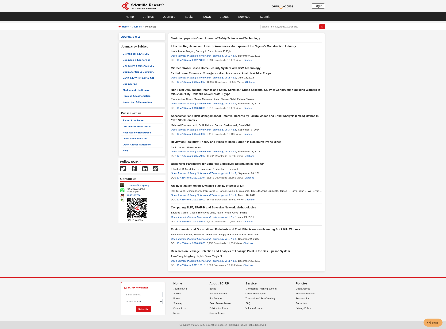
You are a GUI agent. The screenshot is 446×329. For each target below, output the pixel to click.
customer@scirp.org (138, 185)
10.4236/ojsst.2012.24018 (191, 60)
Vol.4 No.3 (230, 129)
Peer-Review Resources (137, 132)
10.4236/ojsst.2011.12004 (191, 177)
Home (129, 16)
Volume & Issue (254, 308)
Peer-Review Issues (220, 303)
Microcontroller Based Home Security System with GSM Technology (215, 68)
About (224, 16)
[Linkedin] (145, 168)
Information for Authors (137, 126)
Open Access (303, 288)
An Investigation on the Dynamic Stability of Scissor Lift (207, 185)
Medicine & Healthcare (136, 90)
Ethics (212, 288)
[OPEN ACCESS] (282, 6)
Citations (248, 60)
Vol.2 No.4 (230, 55)
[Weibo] (155, 168)
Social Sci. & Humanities (137, 102)
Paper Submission (133, 120)
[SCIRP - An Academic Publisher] (142, 6)
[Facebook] (134, 168)
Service (251, 283)
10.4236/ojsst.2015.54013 (191, 155)
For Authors (215, 298)
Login (318, 6)
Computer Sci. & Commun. (138, 71)
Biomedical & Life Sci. (136, 53)
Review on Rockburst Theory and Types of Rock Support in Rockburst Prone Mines (226, 141)
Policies (301, 283)
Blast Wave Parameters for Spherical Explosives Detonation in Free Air (217, 163)
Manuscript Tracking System (261, 288)
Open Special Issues (135, 138)
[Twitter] (123, 168)
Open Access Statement (137, 144)
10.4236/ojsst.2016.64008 (191, 243)
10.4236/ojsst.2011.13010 (191, 265)
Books (189, 16)
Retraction (301, 303)
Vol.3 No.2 (230, 217)
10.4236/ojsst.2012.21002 (191, 199)
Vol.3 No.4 (230, 103)
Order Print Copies (255, 293)
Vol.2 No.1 (230, 195)
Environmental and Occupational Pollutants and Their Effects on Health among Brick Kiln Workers (235, 229)
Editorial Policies (218, 293)
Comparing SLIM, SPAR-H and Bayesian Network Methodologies (213, 207)
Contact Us (179, 308)
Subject (177, 293)
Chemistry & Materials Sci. (138, 65)
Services (244, 16)
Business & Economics (136, 59)
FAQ (125, 150)
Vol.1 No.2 (230, 173)
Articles (148, 16)
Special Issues (217, 313)
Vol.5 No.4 (230, 151)
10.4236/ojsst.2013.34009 (191, 108)
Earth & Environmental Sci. (139, 77)
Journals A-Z (180, 288)
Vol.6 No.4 (230, 238)
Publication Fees (218, 308)
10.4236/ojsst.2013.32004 (191, 221)
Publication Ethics (305, 293)
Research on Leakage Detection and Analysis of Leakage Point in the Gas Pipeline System (230, 251)
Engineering (130, 83)
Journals (169, 16)
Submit (265, 16)
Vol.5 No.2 (230, 77)
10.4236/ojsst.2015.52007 (191, 82)
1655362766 (134, 195)
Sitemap (177, 303)
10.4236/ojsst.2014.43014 (191, 134)
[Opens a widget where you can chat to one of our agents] (433, 323)
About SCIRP (219, 283)
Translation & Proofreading (260, 298)
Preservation (303, 298)
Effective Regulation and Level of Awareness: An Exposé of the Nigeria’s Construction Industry (233, 46)
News (207, 16)
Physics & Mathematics (137, 95)
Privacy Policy (303, 308)
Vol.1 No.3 (230, 260)
